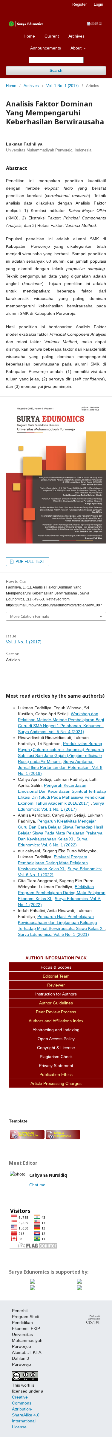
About (76, 48)
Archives (76, 36)
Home (29, 36)
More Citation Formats (29, 616)
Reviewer (56, 985)
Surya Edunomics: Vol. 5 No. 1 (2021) (53, 934)
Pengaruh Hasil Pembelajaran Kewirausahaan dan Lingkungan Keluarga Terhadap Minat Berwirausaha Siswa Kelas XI (61, 922)
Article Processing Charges (56, 1083)
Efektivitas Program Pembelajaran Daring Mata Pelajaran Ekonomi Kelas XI (61, 892)
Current (52, 36)
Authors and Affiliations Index (56, 1020)
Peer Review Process (56, 1011)
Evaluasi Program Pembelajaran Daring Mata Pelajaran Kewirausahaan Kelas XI (53, 862)
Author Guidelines (56, 1003)
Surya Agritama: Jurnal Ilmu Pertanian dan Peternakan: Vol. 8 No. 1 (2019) (60, 767)
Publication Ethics (56, 1074)
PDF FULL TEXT (29, 561)
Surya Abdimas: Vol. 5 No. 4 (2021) (51, 731)
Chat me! (38, 1184)
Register (79, 4)
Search (56, 70)
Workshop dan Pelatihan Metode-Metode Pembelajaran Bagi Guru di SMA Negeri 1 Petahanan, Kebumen (61, 719)
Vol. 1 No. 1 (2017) (62, 85)
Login (98, 4)
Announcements (45, 48)
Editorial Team (56, 976)
